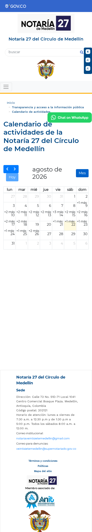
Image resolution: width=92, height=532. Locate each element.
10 (13, 215)
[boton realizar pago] (69, 117)
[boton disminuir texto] (88, 68)
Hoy (12, 177)
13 (49, 215)
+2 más (9, 212)
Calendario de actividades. (31, 111)
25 (25, 234)
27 (13, 196)
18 (25, 224)
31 (61, 196)
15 (73, 215)
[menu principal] (46, 87)
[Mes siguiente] (15, 169)
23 (86, 224)
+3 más (58, 212)
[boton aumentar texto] (88, 60)
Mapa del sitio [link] (43, 471)
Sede (20, 390)
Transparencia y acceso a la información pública (48, 107)
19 (37, 224)
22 (73, 224)
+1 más (82, 202)
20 (49, 224)
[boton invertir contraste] (88, 51)
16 (86, 215)
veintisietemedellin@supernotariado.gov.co (46, 448)
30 (49, 196)
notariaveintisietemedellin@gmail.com (43, 438)
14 (61, 215)
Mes (82, 173)
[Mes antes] (7, 169)
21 (61, 224)
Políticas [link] (43, 465)
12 (37, 215)
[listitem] (47, 401)
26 (37, 234)
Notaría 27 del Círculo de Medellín (40, 380)
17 (13, 224)
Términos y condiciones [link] (42, 460)
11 (25, 215)
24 (12, 234)
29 (37, 196)
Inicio (11, 102)
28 (25, 196)
